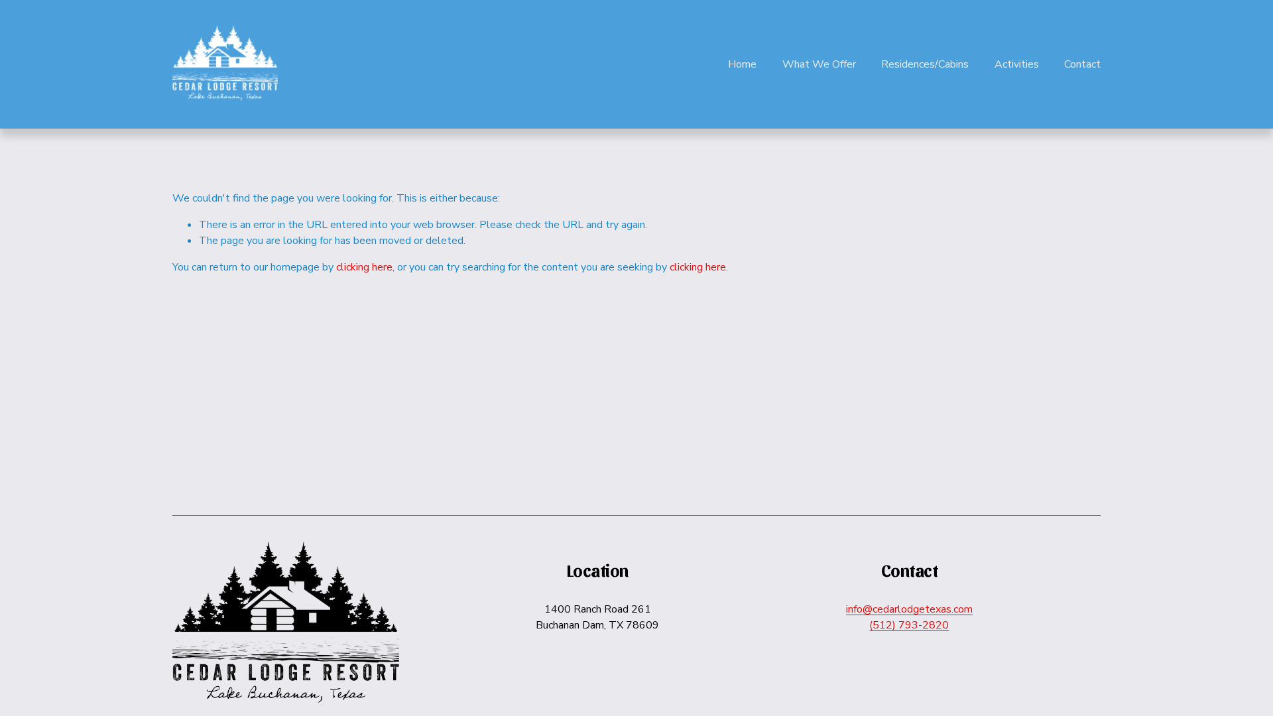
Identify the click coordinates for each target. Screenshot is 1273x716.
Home (742, 64)
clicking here (364, 267)
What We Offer (819, 64)
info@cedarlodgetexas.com (909, 609)
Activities (1017, 64)
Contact (1082, 64)
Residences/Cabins (925, 64)
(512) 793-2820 (909, 625)
